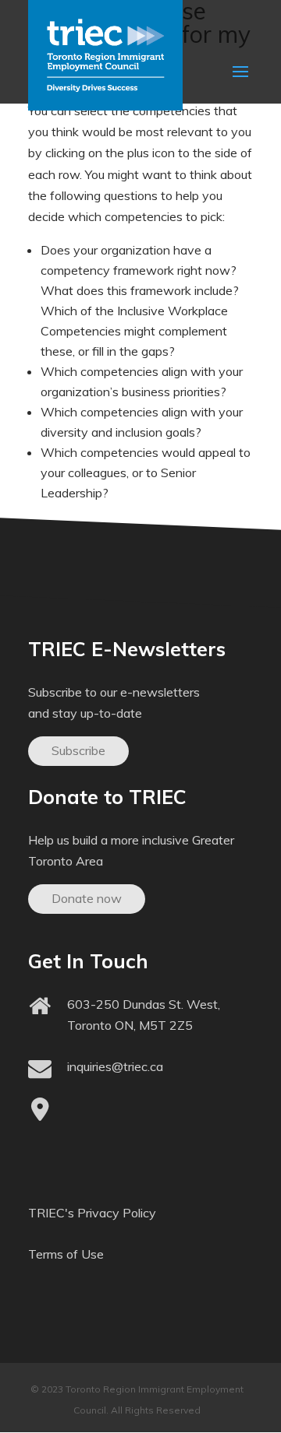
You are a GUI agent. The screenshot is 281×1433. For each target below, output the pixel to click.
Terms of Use (66, 1254)
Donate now (87, 898)
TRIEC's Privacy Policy (92, 1213)
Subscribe (78, 750)
